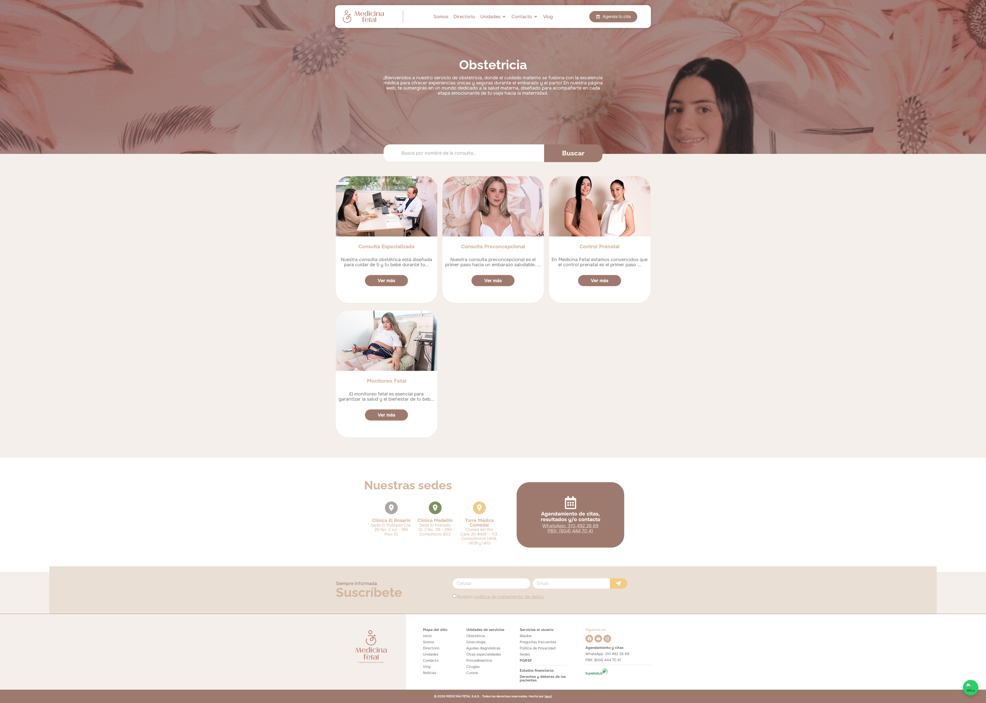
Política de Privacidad (537, 648)
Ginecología (476, 642)
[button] (493, 17)
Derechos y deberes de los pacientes (543, 678)
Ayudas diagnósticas (483, 648)
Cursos (472, 672)
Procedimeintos (479, 660)
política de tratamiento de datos (509, 597)
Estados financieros (537, 670)
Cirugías (473, 666)
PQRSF (526, 660)
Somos (428, 642)
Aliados (526, 635)
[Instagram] (607, 638)
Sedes (525, 654)
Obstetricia (475, 635)
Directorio (431, 648)
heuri (548, 696)
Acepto (500, 597)
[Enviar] (618, 583)
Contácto (431, 660)
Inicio (427, 635)
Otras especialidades (483, 654)
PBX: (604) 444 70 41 (570, 531)
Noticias (429, 672)
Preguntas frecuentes (538, 642)
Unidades (430, 654)
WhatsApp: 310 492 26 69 (570, 526)
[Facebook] (589, 638)
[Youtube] (598, 638)
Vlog (426, 666)
